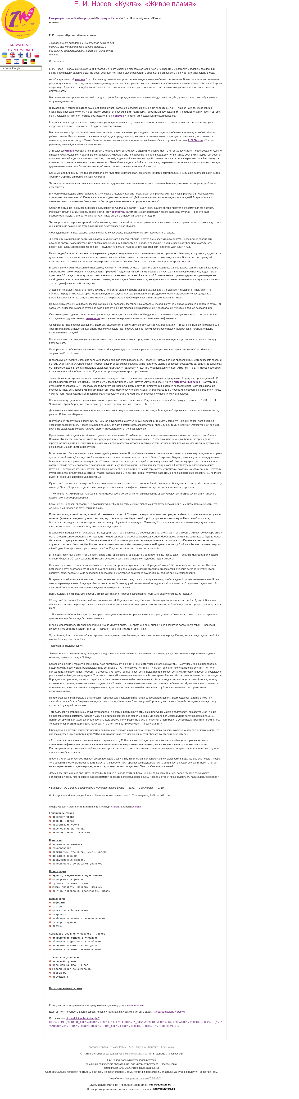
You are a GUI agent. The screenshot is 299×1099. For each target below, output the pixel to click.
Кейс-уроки (167, 1046)
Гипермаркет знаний (62, 18)
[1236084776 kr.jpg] (50, 816)
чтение (69, 150)
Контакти (153, 1046)
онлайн (137, 807)
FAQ (130, 1046)
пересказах (93, 318)
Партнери (140, 1046)
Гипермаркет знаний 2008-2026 (143, 1078)
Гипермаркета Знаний (138, 1053)
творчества (117, 211)
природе (118, 115)
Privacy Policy (118, 1046)
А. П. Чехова (195, 140)
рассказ (80, 79)
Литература (85, 18)
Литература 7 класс (108, 18)
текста (186, 261)
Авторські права (98, 1046)
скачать (115, 807)
